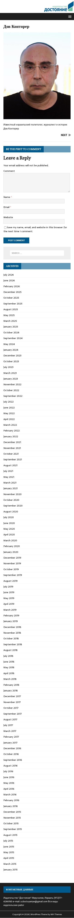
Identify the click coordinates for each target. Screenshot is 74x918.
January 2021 (10, 488)
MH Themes (56, 914)
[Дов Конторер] (37, 117)
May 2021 (8, 477)
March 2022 (10, 425)
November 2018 (12, 633)
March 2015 (9, 864)
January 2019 (10, 621)
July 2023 (8, 367)
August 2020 (10, 511)
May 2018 (8, 667)
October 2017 (10, 708)
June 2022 (9, 407)
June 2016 (8, 777)
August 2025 (10, 309)
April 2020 (9, 534)
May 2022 (9, 413)
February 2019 (11, 615)
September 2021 (12, 459)
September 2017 (12, 714)
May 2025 (9, 315)
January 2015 (10, 869)
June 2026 (9, 280)
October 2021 (11, 454)
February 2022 (11, 430)
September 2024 (13, 338)
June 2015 (8, 846)
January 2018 (10, 690)
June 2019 (8, 592)
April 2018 (8, 673)
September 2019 (12, 575)
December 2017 (12, 696)
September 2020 (13, 506)
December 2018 (12, 627)
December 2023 (12, 355)
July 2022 (8, 402)
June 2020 (9, 523)
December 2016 (12, 748)
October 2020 (11, 500)
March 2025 (10, 321)
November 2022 (12, 384)
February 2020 (11, 546)
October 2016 (11, 754)
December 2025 (12, 292)
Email (6, 207)
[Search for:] (37, 253)
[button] (69, 16)
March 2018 (10, 679)
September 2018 (12, 644)
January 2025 (10, 326)
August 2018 (10, 650)
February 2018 (11, 685)
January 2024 (10, 350)
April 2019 (8, 604)
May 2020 (9, 529)
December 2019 (12, 558)
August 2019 (10, 581)
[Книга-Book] (37, 11)
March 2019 (10, 610)
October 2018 (11, 638)
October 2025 (11, 298)
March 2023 (10, 373)
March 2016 (10, 794)
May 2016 (8, 783)
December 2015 (12, 812)
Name (7, 197)
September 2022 (12, 396)
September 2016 (12, 760)
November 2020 (12, 494)
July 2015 (8, 841)
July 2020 (8, 517)
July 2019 (8, 586)
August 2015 (10, 835)
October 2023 (11, 361)
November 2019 (12, 563)
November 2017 (12, 702)
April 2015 (8, 858)
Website (8, 217)
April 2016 (8, 789)
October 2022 (11, 390)
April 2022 (9, 419)
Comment (9, 171)
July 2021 (8, 471)
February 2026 (11, 286)
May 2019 (8, 598)
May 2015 (8, 852)
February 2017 (11, 737)
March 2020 (10, 540)
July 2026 (8, 275)
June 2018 (8, 662)
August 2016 (10, 766)
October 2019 (11, 569)
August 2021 (10, 465)
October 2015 (11, 823)
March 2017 (9, 731)
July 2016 (8, 771)
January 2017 (10, 743)
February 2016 (11, 800)
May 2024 (9, 344)
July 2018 (8, 656)
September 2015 (12, 829)
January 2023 (10, 379)
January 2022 (10, 436)
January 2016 (10, 806)
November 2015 (12, 818)
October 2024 (11, 332)
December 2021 (12, 442)
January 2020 (10, 552)
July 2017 (8, 725)
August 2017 (10, 719)
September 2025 (12, 303)
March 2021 (9, 483)
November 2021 (12, 448)
